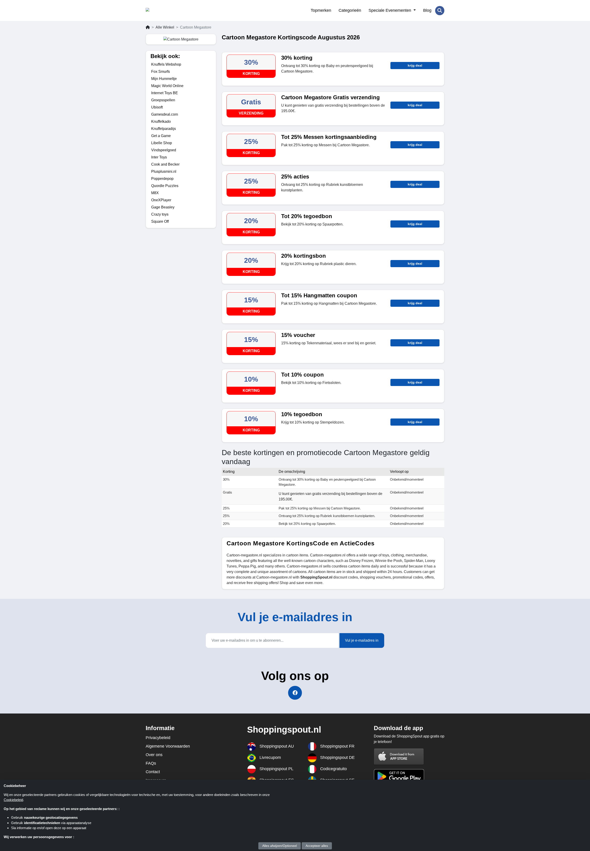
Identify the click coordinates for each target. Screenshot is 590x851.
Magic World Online (167, 86)
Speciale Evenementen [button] (390, 10)
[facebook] (295, 693)
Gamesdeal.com (164, 114)
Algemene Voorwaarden (168, 746)
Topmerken (321, 10)
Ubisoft (157, 107)
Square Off (160, 221)
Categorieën (350, 10)
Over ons (154, 754)
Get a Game (161, 136)
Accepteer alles (317, 846)
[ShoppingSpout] (168, 10)
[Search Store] (439, 10)
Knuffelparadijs (163, 129)
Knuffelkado (161, 121)
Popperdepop (162, 179)
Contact (153, 771)
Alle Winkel (165, 27)
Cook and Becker (165, 164)
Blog (427, 10)
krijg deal (415, 65)
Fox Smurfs (160, 71)
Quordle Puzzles (164, 186)
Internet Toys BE (164, 93)
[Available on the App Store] (399, 757)
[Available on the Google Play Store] (399, 776)
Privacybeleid (158, 737)
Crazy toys (159, 214)
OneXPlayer (161, 200)
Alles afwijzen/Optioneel (279, 846)
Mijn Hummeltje (164, 79)
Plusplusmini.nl (163, 171)
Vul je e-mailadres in (361, 640)
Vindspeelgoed (163, 150)
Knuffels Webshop (166, 64)
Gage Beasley (162, 207)
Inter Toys (159, 157)
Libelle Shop (161, 143)
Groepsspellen (163, 100)
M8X (155, 193)
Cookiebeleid (13, 800)
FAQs (151, 763)
